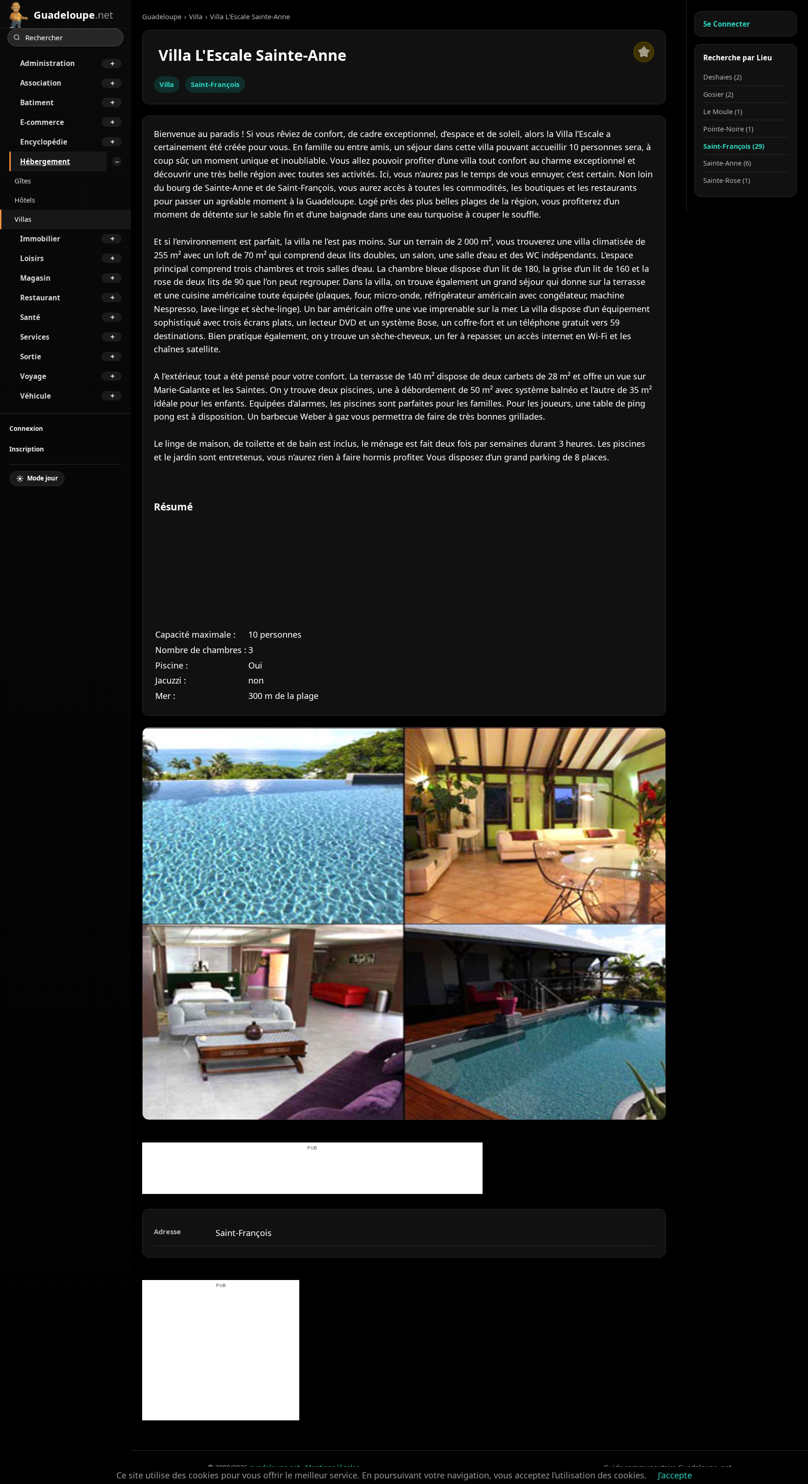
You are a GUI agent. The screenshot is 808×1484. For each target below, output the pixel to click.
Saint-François (215, 84)
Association (40, 82)
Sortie (30, 356)
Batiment (37, 102)
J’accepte (675, 1475)
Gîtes (22, 180)
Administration (47, 63)
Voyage (33, 376)
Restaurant (40, 297)
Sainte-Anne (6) (727, 163)
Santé (30, 317)
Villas (22, 219)
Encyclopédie (43, 141)
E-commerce (42, 122)
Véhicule (35, 395)
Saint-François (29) (734, 146)
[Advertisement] (312, 1173)
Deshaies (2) (722, 77)
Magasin (35, 278)
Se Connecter (726, 24)
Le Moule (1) (722, 111)
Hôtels (24, 199)
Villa (195, 16)
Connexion (26, 428)
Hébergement (45, 161)
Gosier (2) (718, 94)
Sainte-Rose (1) (726, 180)
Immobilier (40, 238)
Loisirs (32, 258)
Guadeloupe (161, 16)
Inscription (26, 448)
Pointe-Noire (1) (728, 128)
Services (35, 337)
